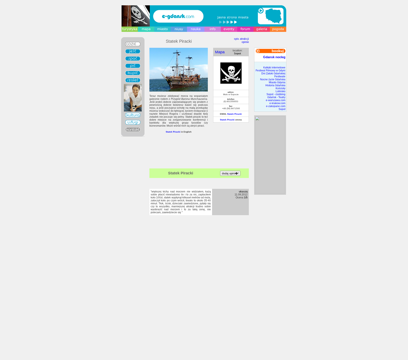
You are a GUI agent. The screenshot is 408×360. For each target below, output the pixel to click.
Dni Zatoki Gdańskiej (273, 73)
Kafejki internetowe (274, 67)
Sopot (282, 109)
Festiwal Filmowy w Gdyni (270, 70)
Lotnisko (280, 91)
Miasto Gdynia (277, 82)
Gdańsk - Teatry (276, 97)
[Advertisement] (199, 161)
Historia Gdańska (275, 85)
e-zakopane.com (275, 106)
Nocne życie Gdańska (272, 79)
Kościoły (280, 88)
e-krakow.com (277, 103)
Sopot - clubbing (275, 94)
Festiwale (279, 76)
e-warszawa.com (275, 100)
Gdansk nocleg (274, 57)
